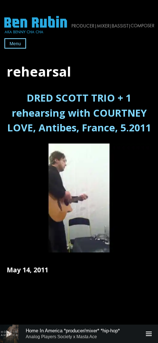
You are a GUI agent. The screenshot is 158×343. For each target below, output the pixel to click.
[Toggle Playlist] (149, 334)
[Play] (9, 334)
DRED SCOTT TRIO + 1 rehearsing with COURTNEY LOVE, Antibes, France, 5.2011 (79, 112)
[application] (79, 334)
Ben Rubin (79, 24)
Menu (15, 43)
